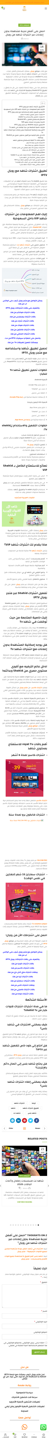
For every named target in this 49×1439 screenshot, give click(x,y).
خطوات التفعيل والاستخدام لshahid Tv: (30, 117)
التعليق (43, 1282)
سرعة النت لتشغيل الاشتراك (24, 1397)
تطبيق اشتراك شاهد (31, 1108)
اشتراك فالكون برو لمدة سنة (34, 145)
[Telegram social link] (12, 1120)
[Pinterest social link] (24, 1120)
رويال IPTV (18, 1055)
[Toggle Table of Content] (41, 103)
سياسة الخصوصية (24, 1392)
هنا (20, 303)
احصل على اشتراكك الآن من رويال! (32, 150)
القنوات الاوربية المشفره (25, 497)
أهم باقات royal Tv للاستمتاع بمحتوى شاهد (28, 140)
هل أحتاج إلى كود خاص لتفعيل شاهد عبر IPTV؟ (28, 160)
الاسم (44, 1311)
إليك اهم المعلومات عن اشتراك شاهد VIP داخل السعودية (23, 109)
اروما (34, 1103)
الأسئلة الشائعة (37, 152)
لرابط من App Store (22, 419)
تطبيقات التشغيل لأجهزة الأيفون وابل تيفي (24, 1406)
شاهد (13, 1108)
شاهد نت (17, 1113)
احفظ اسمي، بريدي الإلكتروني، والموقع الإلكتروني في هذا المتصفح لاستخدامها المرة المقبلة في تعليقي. (25, 1344)
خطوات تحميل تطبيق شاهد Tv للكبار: (31, 115)
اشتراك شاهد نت (23, 245)
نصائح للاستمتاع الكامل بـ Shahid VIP (30, 119)
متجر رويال (24, 687)
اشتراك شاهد (36, 550)
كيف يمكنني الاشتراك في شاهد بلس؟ (31, 157)
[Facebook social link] (36, 1120)
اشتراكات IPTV (24, 25)
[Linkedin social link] (18, 1120)
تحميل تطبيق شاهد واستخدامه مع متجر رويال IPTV (25, 112)
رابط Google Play (16, 397)
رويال (32, 71)
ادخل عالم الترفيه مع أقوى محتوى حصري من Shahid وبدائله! (24, 136)
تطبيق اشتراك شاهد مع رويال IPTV (31, 107)
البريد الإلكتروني (40, 1321)
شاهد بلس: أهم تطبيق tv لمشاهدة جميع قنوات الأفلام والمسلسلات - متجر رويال (26, 1258)
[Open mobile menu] (45, 8)
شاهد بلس (32, 1113)
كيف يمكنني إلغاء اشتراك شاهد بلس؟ (31, 164)
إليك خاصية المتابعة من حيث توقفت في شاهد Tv (26, 127)
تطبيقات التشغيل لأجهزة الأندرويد (24, 1402)
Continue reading (24, 1202)
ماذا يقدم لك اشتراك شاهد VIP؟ (32, 122)
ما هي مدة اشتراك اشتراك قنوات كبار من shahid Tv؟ (26, 155)
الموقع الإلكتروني (40, 1332)
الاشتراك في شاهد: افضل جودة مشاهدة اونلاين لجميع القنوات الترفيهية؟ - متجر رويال (26, 1250)
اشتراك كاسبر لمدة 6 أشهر (34, 143)
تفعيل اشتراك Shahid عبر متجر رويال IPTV (28, 125)
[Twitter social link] (30, 1120)
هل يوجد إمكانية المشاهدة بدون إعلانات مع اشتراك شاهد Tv (23, 131)
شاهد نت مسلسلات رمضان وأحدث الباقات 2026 (24, 1182)
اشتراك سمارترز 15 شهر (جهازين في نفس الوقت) (27, 148)
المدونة (24, 1411)
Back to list (24, 1128)
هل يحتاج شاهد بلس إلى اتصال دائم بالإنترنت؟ (29, 162)
